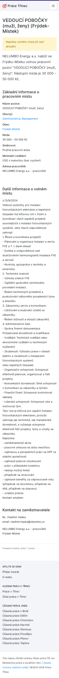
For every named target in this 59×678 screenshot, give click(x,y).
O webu (7, 577)
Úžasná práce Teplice (15, 643)
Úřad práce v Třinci (14, 596)
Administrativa (11, 118)
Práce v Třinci (10, 591)
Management (30, 118)
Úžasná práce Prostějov (17, 634)
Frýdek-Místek (11, 129)
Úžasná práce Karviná (16, 624)
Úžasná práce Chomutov (17, 620)
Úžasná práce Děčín (14, 615)
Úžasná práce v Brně (15, 611)
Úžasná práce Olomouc (16, 629)
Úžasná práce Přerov (15, 638)
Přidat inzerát (10, 571)
